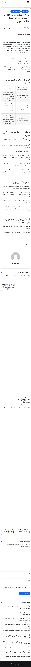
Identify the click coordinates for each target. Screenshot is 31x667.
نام (29, 566)
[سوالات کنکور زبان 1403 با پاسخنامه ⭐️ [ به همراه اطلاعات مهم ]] (23, 467)
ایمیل (28, 573)
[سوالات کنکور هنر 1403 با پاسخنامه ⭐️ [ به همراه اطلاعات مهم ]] (8, 467)
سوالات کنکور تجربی (15, 11)
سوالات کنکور (25, 11)
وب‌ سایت (28, 580)
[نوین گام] (3, 2)
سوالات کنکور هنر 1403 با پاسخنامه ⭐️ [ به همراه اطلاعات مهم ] (9, 531)
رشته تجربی (17, 139)
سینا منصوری (15, 263)
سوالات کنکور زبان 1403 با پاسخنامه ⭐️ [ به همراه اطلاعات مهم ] (23, 531)
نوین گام (27, 34)
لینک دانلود (8, 88)
